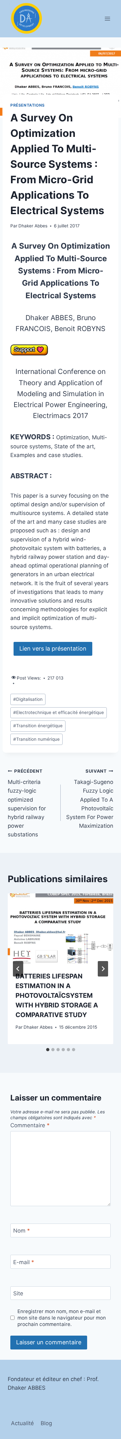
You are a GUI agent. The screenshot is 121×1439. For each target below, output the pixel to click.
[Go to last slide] (18, 969)
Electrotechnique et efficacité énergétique (58, 712)
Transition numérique (36, 739)
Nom (21, 1230)
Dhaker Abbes (32, 225)
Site (18, 1293)
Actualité (22, 1423)
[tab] (47, 1049)
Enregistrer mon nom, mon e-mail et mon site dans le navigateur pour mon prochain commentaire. (61, 1317)
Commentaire (30, 1125)
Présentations (27, 105)
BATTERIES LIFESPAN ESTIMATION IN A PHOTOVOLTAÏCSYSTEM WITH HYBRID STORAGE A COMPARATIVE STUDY (56, 995)
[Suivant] (103, 969)
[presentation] (60, 928)
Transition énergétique (38, 725)
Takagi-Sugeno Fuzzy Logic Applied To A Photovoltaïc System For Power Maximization (89, 798)
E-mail (23, 1262)
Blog (46, 1423)
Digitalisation (28, 699)
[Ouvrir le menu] (107, 19)
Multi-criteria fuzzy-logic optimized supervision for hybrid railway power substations (27, 803)
